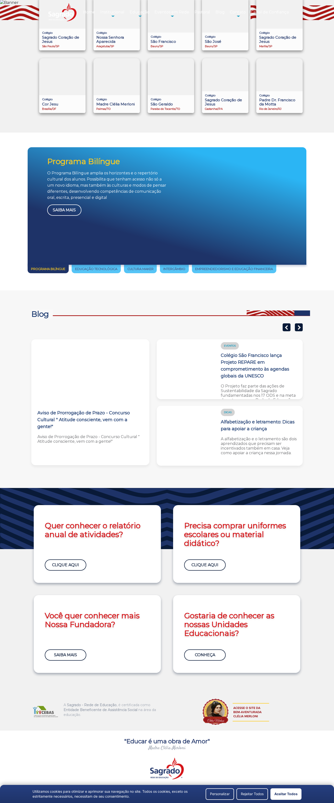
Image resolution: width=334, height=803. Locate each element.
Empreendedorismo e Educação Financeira (234, 269)
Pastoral (202, 12)
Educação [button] (139, 12)
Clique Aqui (65, 565)
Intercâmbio (174, 269)
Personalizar (220, 794)
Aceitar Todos (286, 794)
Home (89, 12)
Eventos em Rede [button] (172, 12)
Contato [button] (238, 12)
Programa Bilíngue (48, 269)
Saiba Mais (64, 210)
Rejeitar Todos (252, 794)
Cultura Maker (140, 269)
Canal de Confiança (270, 12)
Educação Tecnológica (96, 269)
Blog (220, 12)
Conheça (205, 655)
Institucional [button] (112, 12)
